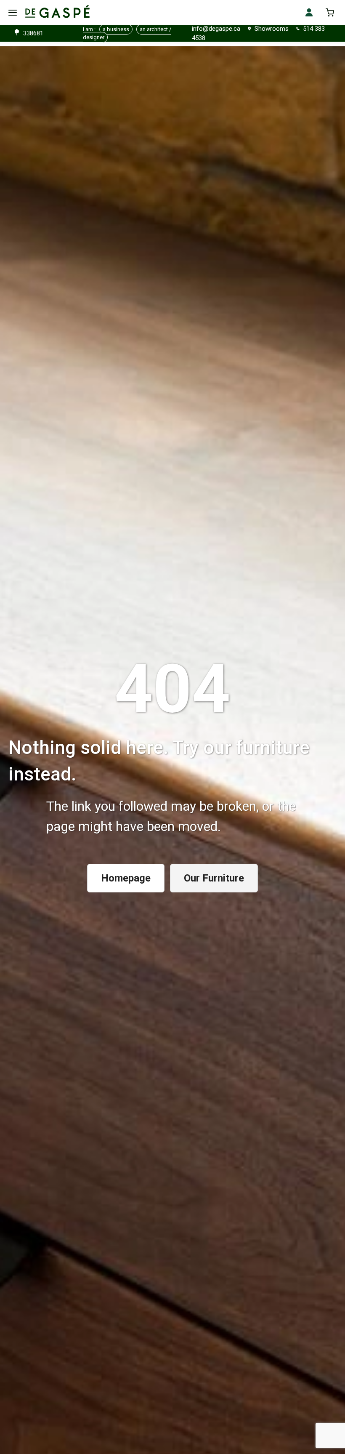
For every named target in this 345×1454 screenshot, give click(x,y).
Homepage (126, 878)
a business (116, 29)
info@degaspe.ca (216, 28)
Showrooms (272, 28)
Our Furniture (214, 878)
